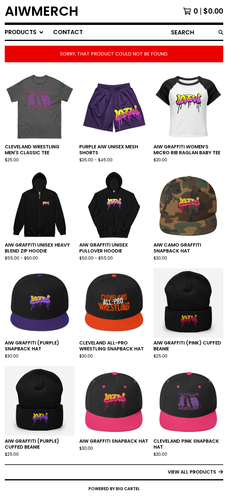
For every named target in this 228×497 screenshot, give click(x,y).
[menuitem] (24, 32)
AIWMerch (41, 11)
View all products (192, 472)
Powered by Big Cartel (114, 489)
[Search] (221, 32)
